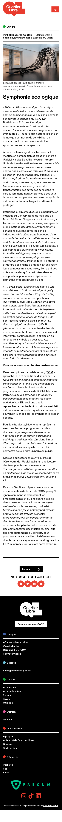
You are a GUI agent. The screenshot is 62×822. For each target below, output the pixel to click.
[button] (20, 583)
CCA (38, 118)
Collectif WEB (50, 805)
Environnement (23, 37)
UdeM (49, 37)
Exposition (39, 37)
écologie (8, 37)
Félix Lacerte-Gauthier (20, 34)
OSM (50, 372)
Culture (10, 26)
